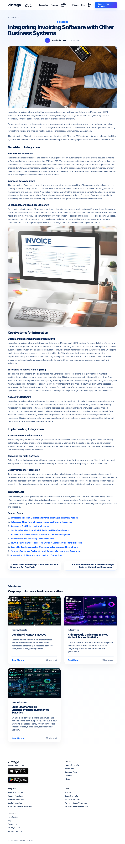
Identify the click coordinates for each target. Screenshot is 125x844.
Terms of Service (15, 831)
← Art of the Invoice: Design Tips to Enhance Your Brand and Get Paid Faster (34, 565)
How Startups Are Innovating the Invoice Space (32, 539)
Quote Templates (15, 803)
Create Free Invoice (103, 5)
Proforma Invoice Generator (76, 806)
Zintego (14, 5)
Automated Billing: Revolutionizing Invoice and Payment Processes (41, 522)
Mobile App (63, 5)
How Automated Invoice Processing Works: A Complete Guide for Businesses (46, 543)
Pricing (75, 5)
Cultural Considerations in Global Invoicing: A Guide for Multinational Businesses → (93, 565)
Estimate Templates (16, 799)
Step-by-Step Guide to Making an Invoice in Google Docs (36, 555)
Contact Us (12, 824)
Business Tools (71, 772)
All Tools (68, 792)
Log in (89, 5)
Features (54, 5)
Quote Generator (72, 796)
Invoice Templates (15, 792)
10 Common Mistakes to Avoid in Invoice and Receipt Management (40, 534)
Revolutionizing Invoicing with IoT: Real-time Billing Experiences (39, 530)
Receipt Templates (15, 796)
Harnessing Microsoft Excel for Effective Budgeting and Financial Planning (44, 518)
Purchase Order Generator (76, 803)
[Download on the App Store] (18, 771)
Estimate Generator (73, 799)
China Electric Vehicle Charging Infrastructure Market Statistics (30, 710)
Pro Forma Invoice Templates (20, 806)
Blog (83, 5)
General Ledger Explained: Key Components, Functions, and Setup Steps (44, 547)
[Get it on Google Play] (18, 779)
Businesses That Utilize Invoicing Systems (29, 526)
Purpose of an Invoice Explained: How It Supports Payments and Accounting (45, 551)
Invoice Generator (29, 5)
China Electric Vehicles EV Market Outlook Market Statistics (88, 636)
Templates (43, 5)
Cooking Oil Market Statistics (28, 634)
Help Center (13, 817)
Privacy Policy (14, 828)
